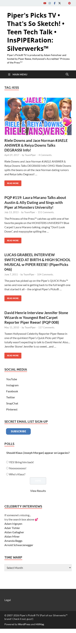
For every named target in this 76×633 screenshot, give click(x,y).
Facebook (12, 391)
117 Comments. (46, 327)
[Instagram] (50, 3)
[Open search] (67, 74)
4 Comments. (45, 155)
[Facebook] (54, 3)
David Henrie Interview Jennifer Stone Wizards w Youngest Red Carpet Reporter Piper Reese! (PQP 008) (36, 317)
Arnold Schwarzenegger (18, 545)
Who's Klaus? (17, 474)
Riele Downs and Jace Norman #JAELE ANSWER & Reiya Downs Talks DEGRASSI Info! (36, 145)
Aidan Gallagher (14, 532)
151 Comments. (46, 212)
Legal (7, 600)
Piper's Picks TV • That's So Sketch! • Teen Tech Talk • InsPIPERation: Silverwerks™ (36, 32)
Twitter (10, 397)
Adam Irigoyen (13, 523)
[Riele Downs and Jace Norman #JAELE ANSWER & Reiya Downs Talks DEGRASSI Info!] (38, 116)
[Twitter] (59, 3)
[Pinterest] (69, 3)
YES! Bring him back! (21, 462)
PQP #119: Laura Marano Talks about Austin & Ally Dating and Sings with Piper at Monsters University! (35, 202)
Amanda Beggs (13, 540)
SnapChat (12, 403)
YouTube (11, 379)
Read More (11, 182)
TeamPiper (30, 155)
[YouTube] (45, 3)
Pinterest (11, 409)
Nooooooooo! (17, 468)
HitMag (40, 624)
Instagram (12, 385)
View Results (38, 490)
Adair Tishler (12, 528)
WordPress (24, 624)
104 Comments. (45, 274)
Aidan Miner (12, 536)
